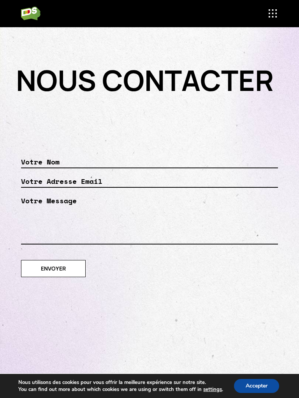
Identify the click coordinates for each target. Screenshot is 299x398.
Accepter (256, 385)
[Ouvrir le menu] (272, 13)
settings (212, 389)
